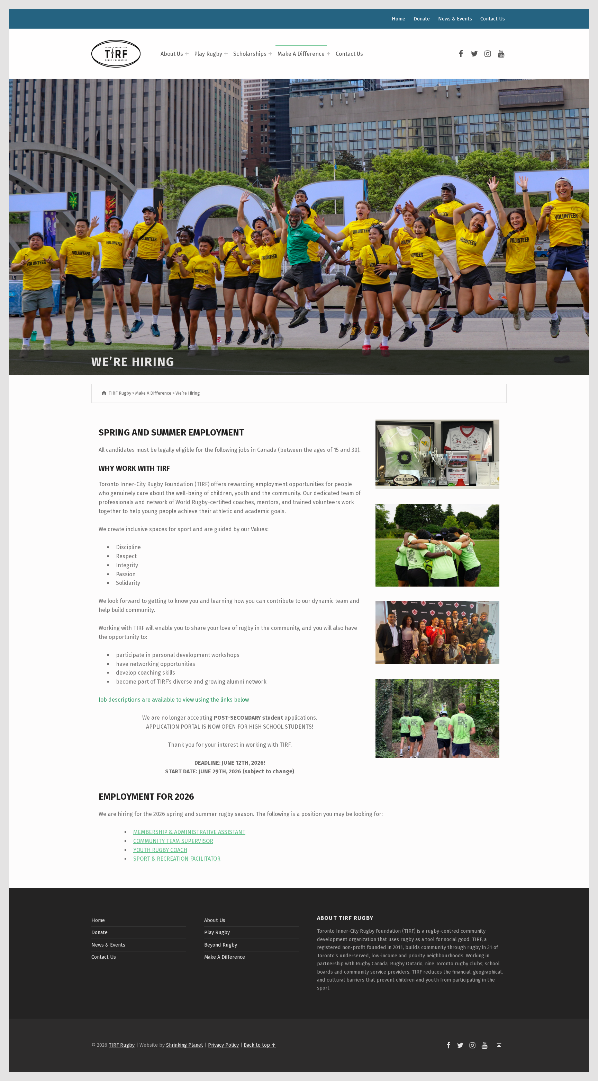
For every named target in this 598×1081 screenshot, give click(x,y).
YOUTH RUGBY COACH (160, 850)
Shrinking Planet (184, 1045)
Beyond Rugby (220, 945)
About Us (172, 54)
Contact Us (349, 54)
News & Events (455, 19)
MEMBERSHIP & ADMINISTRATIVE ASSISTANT (189, 832)
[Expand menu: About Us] (187, 53)
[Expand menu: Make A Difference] (328, 53)
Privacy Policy (223, 1045)
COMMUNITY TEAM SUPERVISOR (173, 841)
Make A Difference (301, 54)
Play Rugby (208, 54)
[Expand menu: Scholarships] (270, 53)
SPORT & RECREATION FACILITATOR (176, 858)
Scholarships (249, 54)
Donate (422, 19)
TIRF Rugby (122, 1045)
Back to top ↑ (260, 1045)
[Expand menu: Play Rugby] (226, 53)
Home (398, 19)
